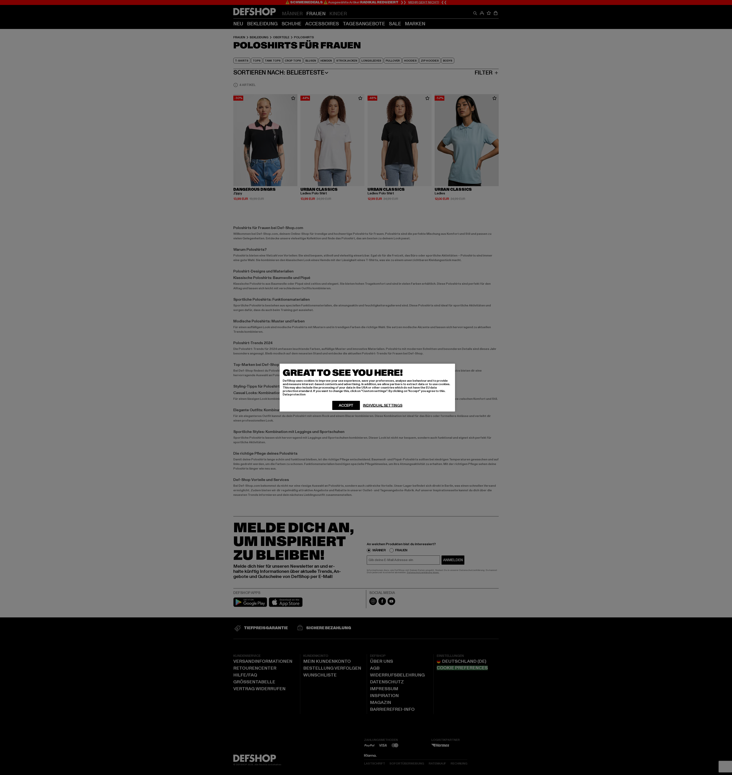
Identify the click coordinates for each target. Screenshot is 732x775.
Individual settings (382, 405)
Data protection (294, 394)
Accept (346, 405)
